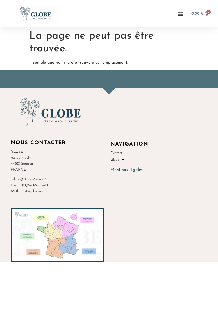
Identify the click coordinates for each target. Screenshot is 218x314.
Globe (114, 160)
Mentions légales (126, 170)
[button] (180, 13)
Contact (116, 153)
